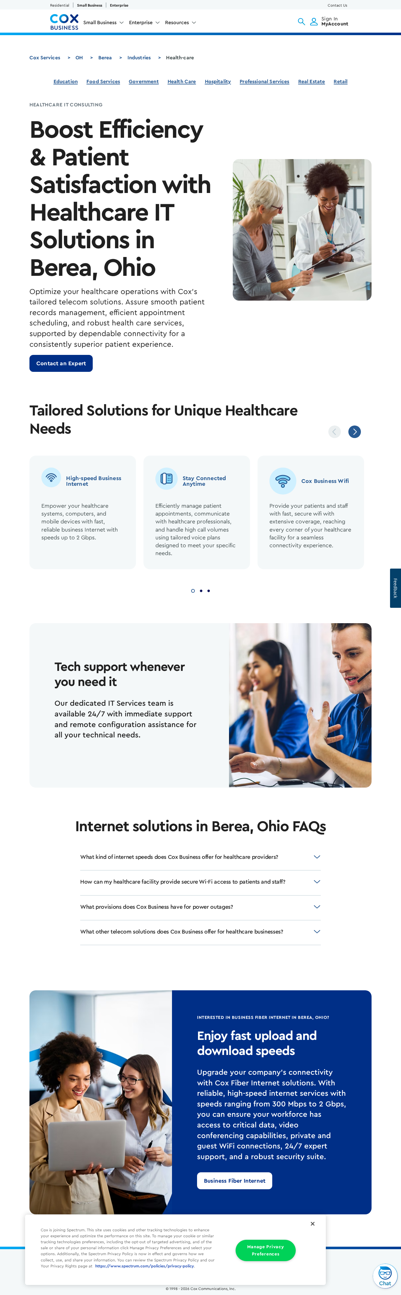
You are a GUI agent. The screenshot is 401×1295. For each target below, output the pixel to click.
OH (79, 57)
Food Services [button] (103, 81)
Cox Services (44, 57)
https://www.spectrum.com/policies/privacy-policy (144, 1266)
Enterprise (119, 5)
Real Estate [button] (311, 81)
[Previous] (334, 431)
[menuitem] (104, 24)
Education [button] (66, 81)
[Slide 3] (208, 590)
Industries (139, 57)
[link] (61, 363)
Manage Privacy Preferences (265, 1250)
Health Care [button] (182, 81)
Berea (105, 57)
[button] (301, 21)
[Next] (354, 431)
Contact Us (337, 5)
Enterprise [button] (141, 22)
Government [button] (144, 81)
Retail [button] (340, 81)
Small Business (89, 5)
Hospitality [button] (218, 81)
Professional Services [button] (264, 81)
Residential (59, 5)
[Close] (313, 1224)
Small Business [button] (100, 22)
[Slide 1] (193, 590)
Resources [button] (177, 22)
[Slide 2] (201, 590)
